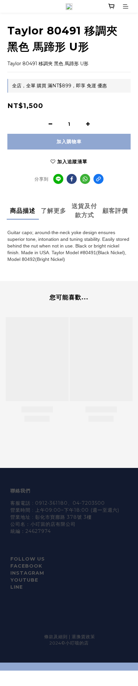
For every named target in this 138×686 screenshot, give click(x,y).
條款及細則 (56, 636)
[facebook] (72, 179)
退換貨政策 (83, 636)
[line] (58, 179)
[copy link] (98, 179)
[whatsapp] (85, 179)
